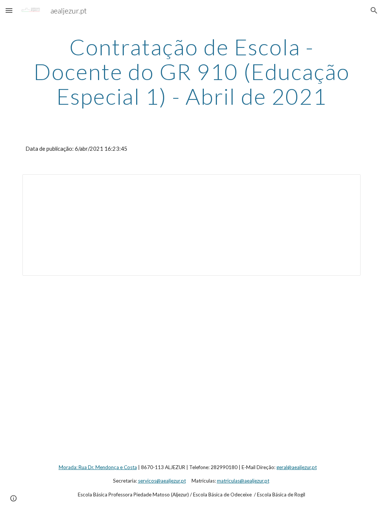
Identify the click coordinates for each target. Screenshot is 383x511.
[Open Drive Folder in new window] (346, 184)
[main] (191, 71)
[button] (9, 10)
